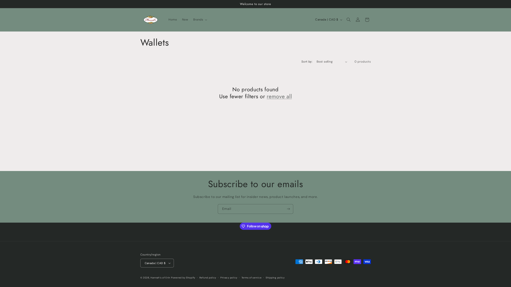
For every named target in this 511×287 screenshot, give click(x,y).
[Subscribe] (288, 209)
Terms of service (252, 277)
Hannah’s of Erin (160, 277)
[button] (200, 19)
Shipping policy (275, 277)
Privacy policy (228, 277)
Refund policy (207, 277)
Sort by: (306, 62)
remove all (279, 96)
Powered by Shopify (183, 277)
